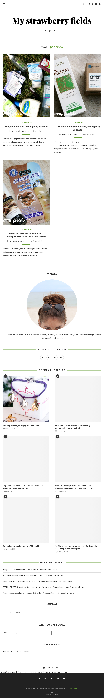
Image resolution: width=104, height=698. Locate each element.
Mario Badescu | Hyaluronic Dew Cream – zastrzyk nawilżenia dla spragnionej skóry (74, 487)
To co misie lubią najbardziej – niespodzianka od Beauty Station (26, 235)
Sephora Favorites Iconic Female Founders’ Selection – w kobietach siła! (23, 487)
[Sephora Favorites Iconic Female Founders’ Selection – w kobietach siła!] (26, 459)
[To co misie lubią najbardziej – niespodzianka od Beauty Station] (26, 192)
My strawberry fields (20, 131)
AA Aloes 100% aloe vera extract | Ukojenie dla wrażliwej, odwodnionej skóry (76, 547)
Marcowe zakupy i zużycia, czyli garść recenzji (77, 128)
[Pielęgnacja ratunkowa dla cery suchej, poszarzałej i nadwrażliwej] (78, 399)
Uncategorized (26, 122)
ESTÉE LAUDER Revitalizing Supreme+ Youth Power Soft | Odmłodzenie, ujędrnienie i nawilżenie (43, 587)
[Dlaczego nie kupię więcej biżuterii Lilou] (26, 399)
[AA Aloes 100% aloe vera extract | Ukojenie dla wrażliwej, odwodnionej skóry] (78, 520)
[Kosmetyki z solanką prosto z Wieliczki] (26, 520)
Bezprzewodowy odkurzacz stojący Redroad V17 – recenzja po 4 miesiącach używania (38, 593)
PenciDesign (73, 688)
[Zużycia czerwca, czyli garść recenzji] (26, 85)
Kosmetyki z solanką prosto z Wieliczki (21, 546)
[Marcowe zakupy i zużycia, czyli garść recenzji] (77, 85)
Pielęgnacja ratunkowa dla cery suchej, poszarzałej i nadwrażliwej (73, 427)
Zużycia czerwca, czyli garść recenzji (26, 126)
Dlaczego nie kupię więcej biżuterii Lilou (21, 425)
